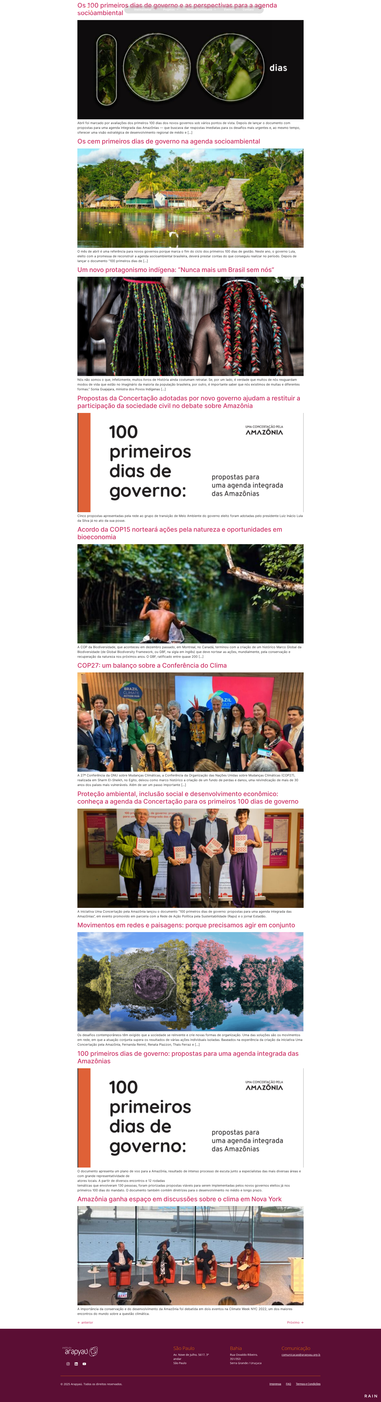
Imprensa (275, 1384)
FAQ (288, 1384)
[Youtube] (84, 1363)
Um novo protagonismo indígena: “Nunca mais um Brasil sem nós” (175, 270)
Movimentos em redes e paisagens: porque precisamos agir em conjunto (186, 925)
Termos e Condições (308, 1384)
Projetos (169, 9)
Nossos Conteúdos (199, 9)
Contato (248, 9)
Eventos (229, 9)
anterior (85, 1322)
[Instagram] (68, 1363)
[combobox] (310, 9)
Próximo (295, 1322)
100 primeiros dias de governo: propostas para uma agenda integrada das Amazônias (188, 1057)
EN (319, 9)
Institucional (142, 9)
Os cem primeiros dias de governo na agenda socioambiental (168, 141)
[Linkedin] (76, 1363)
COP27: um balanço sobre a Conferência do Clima (152, 665)
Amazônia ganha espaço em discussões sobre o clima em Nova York (179, 1199)
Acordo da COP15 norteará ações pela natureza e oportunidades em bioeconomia (179, 533)
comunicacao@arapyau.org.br (301, 1355)
